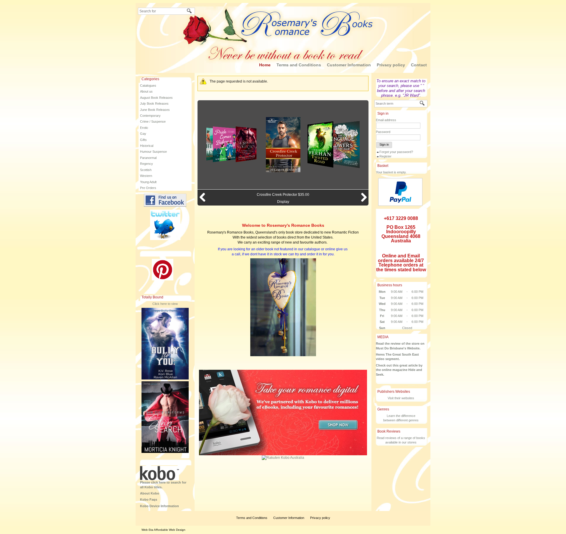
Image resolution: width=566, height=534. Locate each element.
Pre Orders (148, 188)
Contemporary (150, 115)
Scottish (146, 170)
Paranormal (148, 158)
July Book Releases (154, 103)
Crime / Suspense (153, 121)
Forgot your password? (396, 152)
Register (385, 156)
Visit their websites (401, 398)
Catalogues (148, 85)
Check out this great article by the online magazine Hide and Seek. (399, 370)
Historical (146, 145)
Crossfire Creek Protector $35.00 (283, 195)
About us (146, 91)
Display (283, 202)
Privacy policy (391, 65)
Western (146, 176)
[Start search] (189, 11)
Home (265, 65)
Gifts (143, 140)
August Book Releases (156, 97)
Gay (143, 133)
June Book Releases (155, 109)
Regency (146, 163)
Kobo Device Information (159, 506)
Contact (419, 65)
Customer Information (349, 65)
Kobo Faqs (148, 499)
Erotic (144, 127)
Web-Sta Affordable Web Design (163, 529)
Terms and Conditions (299, 65)
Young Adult (148, 182)
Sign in (384, 144)
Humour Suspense (153, 151)
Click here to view (165, 303)
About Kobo (149, 493)
